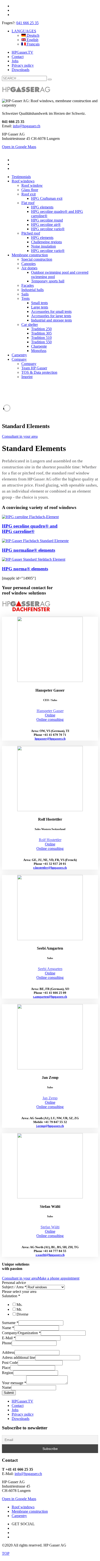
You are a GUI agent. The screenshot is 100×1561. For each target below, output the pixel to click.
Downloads (20, 70)
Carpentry (19, 1516)
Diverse (22, 1314)
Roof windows (23, 1507)
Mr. (19, 1309)
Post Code (10, 1363)
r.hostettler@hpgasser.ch (50, 867)
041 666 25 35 (27, 23)
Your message (14, 1383)
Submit (9, 1393)
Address (8, 1352)
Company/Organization (21, 1333)
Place (6, 1368)
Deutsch (32, 35)
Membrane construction (30, 1511)
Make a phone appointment (58, 1278)
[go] (50, 79)
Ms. (19, 1305)
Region (7, 1373)
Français (33, 44)
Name (8, 1328)
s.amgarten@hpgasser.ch (50, 996)
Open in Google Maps (19, 1499)
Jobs (15, 61)
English (32, 40)
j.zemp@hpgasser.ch (50, 1126)
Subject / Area (14, 1287)
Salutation (11, 1296)
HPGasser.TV (22, 52)
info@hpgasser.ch (26, 126)
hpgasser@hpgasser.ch (50, 738)
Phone (7, 1343)
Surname (10, 1323)
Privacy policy (23, 65)
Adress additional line (18, 1357)
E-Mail (9, 1338)
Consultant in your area (20, 436)
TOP (5, 1553)
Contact (18, 57)
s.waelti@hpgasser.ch (50, 1255)
